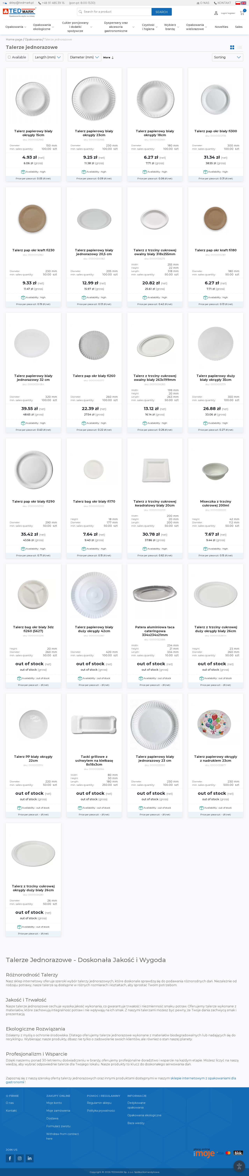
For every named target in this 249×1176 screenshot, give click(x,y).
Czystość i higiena (148, 27)
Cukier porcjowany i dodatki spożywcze (75, 27)
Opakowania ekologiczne (42, 27)
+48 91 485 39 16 (53, 3)
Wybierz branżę (170, 27)
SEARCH (162, 12)
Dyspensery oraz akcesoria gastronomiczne (116, 27)
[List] (239, 47)
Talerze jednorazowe (58, 39)
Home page (14, 39)
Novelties (221, 27)
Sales (239, 27)
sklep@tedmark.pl (21, 2)
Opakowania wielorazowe (195, 27)
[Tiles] (232, 47)
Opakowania (14, 27)
